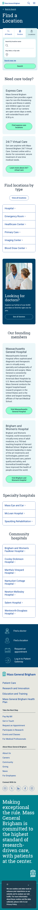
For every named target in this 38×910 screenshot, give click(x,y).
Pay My (7, 716)
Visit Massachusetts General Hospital (19, 410)
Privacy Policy (12, 904)
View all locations (19, 198)
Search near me (10, 61)
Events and (11, 734)
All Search (8, 34)
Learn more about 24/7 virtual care (19, 169)
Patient (9, 683)
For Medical (14, 739)
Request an (14, 725)
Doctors (20, 34)
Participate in (13, 730)
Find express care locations (19, 126)
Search (20, 66)
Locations (31, 34)
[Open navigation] (34, 3)
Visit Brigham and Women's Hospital (19, 479)
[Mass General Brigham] (11, 3)
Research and (16, 688)
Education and (15, 693)
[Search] (28, 3)
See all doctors (19, 317)
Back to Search (10, 9)
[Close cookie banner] (28, 885)
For (9, 775)
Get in (8, 721)
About (7, 753)
